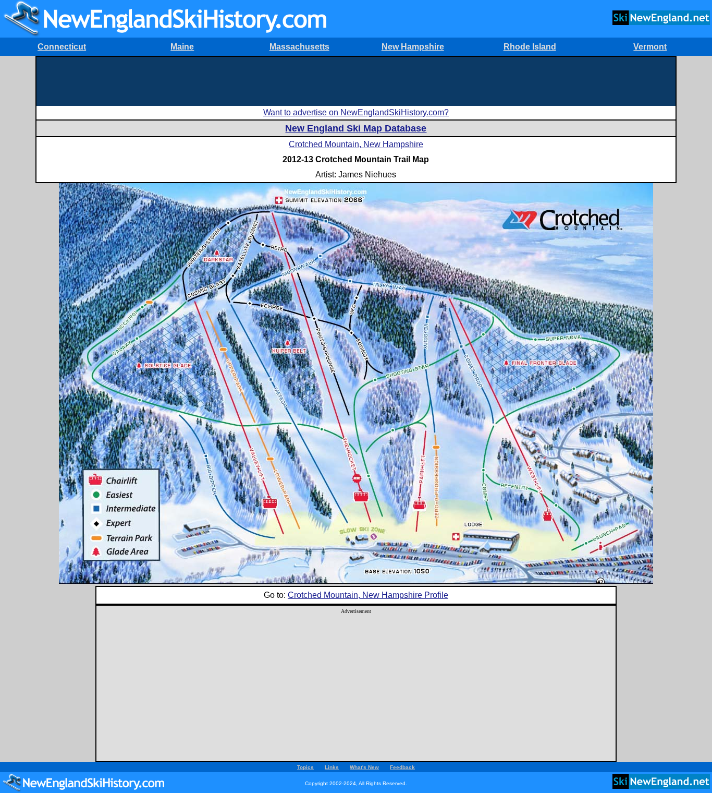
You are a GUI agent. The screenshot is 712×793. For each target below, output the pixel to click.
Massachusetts (299, 46)
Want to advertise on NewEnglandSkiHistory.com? (356, 112)
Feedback (402, 767)
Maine (182, 46)
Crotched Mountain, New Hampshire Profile (368, 595)
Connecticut (62, 46)
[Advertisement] (356, 80)
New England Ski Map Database (355, 128)
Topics (305, 767)
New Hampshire (413, 46)
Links (332, 767)
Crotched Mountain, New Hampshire (356, 144)
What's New (364, 767)
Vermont (650, 46)
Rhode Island (530, 46)
